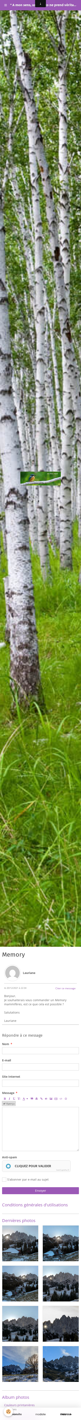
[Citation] (31, 1098)
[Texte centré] (36, 1098)
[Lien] (41, 1098)
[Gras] (4, 1098)
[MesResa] (66, 1414)
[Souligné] (14, 1098)
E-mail (6, 1060)
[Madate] (40, 1414)
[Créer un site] (15, 1414)
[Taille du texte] (18, 1098)
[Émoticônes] (65, 1098)
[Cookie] (8, 1411)
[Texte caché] (46, 1098)
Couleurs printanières (19, 1405)
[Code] (61, 1098)
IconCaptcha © (62, 1170)
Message (8, 1093)
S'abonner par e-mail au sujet (28, 1179)
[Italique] (9, 1098)
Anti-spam (9, 1157)
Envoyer (40, 1191)
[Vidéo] (56, 1098)
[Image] (51, 1098)
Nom (5, 1044)
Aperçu (10, 1103)
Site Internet (11, 1077)
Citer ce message (65, 988)
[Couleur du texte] (25, 1098)
